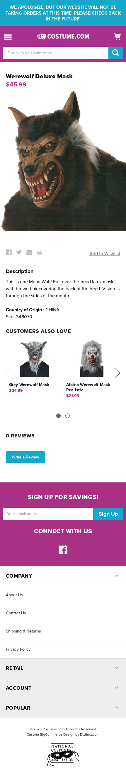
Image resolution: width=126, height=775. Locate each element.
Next (117, 373)
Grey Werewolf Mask (29, 384)
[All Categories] (8, 37)
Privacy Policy (18, 649)
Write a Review (25, 457)
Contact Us (16, 613)
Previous (7, 373)
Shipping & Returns (23, 631)
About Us (14, 594)
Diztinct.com (90, 734)
